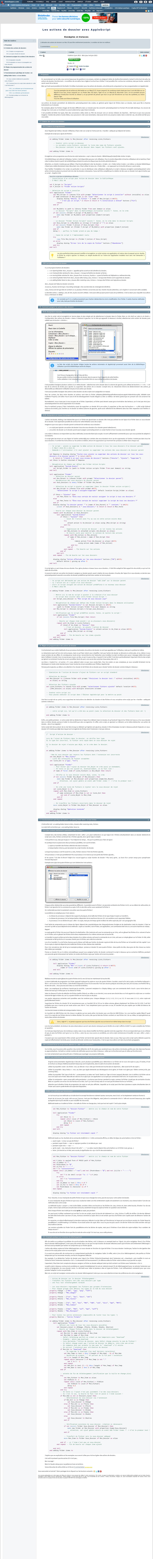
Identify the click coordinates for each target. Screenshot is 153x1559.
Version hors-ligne (84, 66)
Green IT (77, 8)
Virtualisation (109, 8)
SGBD (85, 5)
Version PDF (72, 66)
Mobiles (97, 5)
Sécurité (84, 8)
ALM (42, 5)
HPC (48, 8)
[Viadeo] (140, 56)
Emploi (80, 2)
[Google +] (146, 56)
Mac (53, 8)
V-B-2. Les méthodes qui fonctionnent (19, 93)
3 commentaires (45, 46)
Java (55, 5)
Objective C (99, 11)
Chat (60, 2)
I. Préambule (8, 45)
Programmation (76, 5)
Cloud (33, 5)
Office (91, 5)
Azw (76, 69)
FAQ (47, 2)
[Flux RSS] (146, 11)
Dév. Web (62, 5)
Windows (21, 8)
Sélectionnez (145, 137)
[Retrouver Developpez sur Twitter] (149, 11)
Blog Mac (88, 11)
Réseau (69, 8)
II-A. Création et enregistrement (14, 51)
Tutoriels (39, 2)
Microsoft (49, 5)
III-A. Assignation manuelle (13, 60)
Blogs (53, 2)
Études (88, 2)
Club (102, 2)
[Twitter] (142, 56)
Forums (30, 2)
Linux (28, 8)
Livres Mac (71, 11)
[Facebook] (144, 56)
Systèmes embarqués (95, 8)
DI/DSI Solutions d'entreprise (20, 5)
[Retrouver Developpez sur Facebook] (151, 11)
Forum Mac (46, 11)
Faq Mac (64, 11)
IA (38, 5)
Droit (95, 2)
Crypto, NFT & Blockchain (139, 8)
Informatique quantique (122, 8)
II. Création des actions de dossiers (15, 48)
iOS (94, 11)
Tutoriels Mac (55, 11)
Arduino (34, 8)
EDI (68, 5)
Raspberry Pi (61, 8)
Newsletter (70, 2)
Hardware (42, 8)
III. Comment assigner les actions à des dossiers (19, 56)
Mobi (83, 69)
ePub (70, 69)
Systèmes (105, 5)
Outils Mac (80, 11)
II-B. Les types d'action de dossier (15, 53)
